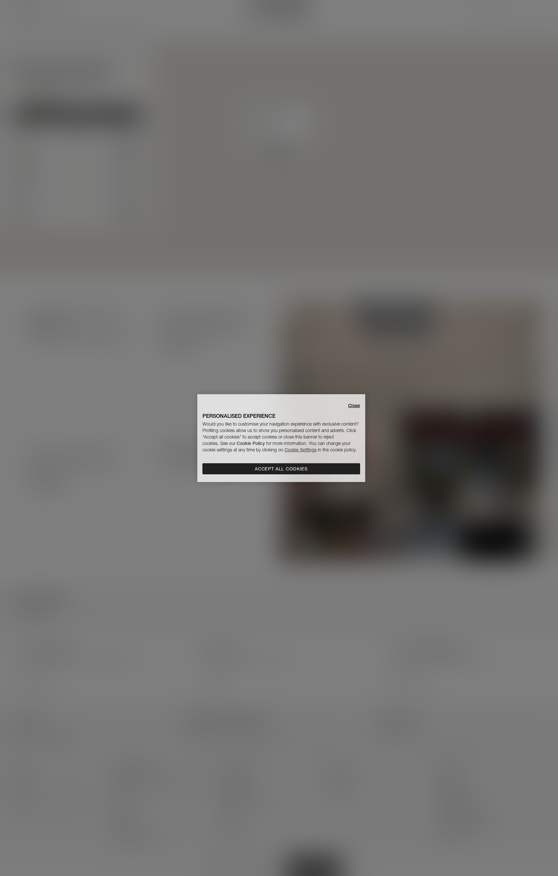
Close (354, 405)
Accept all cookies (281, 469)
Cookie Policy (251, 443)
